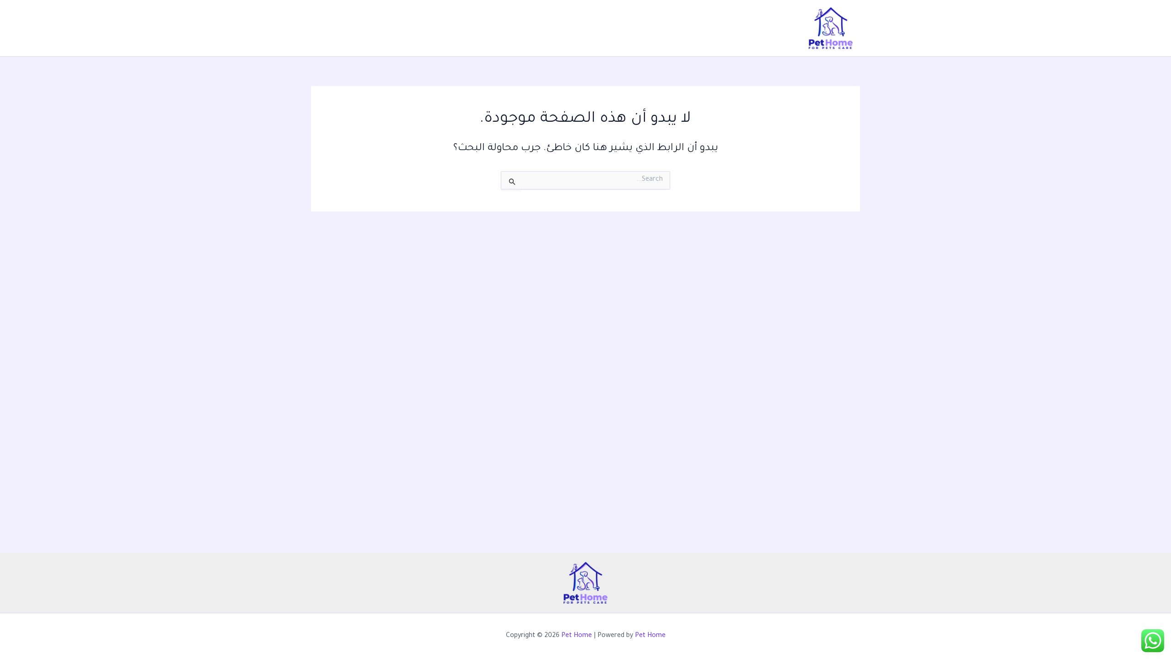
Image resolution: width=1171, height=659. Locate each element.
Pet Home (576, 636)
